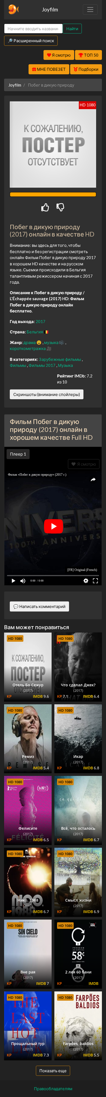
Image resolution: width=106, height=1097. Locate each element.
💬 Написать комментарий (39, 606)
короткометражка (28, 348)
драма (29, 342)
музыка (51, 342)
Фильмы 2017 (42, 365)
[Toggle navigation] (90, 9)
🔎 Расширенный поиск (31, 40)
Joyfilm (50, 9)
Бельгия (35, 331)
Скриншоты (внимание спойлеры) (46, 394)
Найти (72, 28)
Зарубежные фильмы (60, 359)
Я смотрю (86, 464)
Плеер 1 (18, 453)
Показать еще (53, 1070)
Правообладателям (53, 1088)
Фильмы (18, 365)
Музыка (65, 365)
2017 (40, 321)
